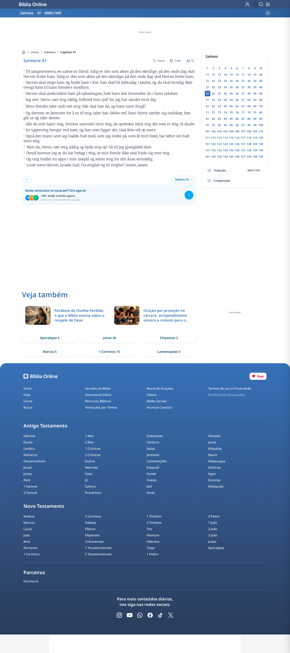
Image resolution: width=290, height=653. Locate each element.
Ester (89, 474)
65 (231, 106)
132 (213, 150)
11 (207, 74)
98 (249, 125)
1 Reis (89, 436)
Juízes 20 (109, 338)
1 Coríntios (31, 554)
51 (207, 100)
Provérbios (93, 492)
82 (213, 119)
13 (219, 74)
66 (237, 106)
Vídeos (152, 395)
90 (260, 119)
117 (243, 137)
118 (249, 137)
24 (225, 81)
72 (213, 112)
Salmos (90, 486)
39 (254, 87)
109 (255, 131)
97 (243, 125)
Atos (26, 541)
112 (213, 137)
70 (260, 106)
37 (243, 87)
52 (213, 100)
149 (255, 156)
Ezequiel (153, 467)
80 (260, 112)
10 (260, 68)
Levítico (29, 448)
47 (243, 93)
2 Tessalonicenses (98, 554)
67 (243, 106)
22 (213, 81)
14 (225, 74)
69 (254, 106)
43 (219, 93)
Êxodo (28, 442)
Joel (149, 486)
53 (219, 100)
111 (207, 137)
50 (260, 93)
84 (225, 119)
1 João (212, 522)
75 (231, 112)
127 (243, 144)
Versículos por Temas (101, 407)
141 (207, 156)
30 (260, 81)
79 (254, 112)
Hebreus (153, 541)
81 (207, 119)
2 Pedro (214, 516)
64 (225, 106)
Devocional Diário (98, 395)
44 (225, 93)
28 (249, 81)
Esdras (90, 461)
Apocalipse (216, 548)
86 (237, 119)
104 (225, 131)
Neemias (91, 467)
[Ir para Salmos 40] (27, 179)
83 (219, 119)
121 (207, 144)
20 (260, 74)
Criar (177, 60)
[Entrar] (247, 4)
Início (27, 388)
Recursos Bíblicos (98, 401)
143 (219, 156)
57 (243, 100)
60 (260, 100)
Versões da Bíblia (97, 388)
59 (254, 100)
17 (243, 74)
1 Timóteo (154, 516)
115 (231, 137)
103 (219, 131)
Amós (151, 492)
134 (225, 150)
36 (237, 87)
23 (219, 81)
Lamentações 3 (168, 351)
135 (231, 150)
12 (213, 74)
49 (254, 93)
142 (213, 156)
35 (231, 87)
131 (207, 150)
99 (254, 125)
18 (249, 74)
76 (237, 112)
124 (225, 144)
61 (207, 106)
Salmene (49, 52)
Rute (26, 480)
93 (219, 125)
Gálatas (90, 522)
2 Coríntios (93, 516)
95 (231, 125)
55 (231, 100)
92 (213, 125)
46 (237, 93)
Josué (27, 467)
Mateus (29, 516)
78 (249, 112)
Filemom (153, 535)
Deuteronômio (34, 461)
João (26, 535)
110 (260, 131)
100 (260, 125)
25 (231, 81)
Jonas (212, 442)
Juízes (27, 474)
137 (243, 150)
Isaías (151, 448)
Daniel (151, 474)
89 (254, 119)
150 (260, 156)
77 (243, 112)
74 (225, 112)
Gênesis (29, 436)
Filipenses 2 (169, 338)
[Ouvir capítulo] (268, 13)
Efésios (90, 529)
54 (225, 100)
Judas (212, 541)
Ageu (212, 474)
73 (219, 112)
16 (237, 74)
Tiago (151, 548)
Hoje (26, 395)
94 (225, 125)
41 (39, 13)
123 (219, 144)
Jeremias (153, 455)
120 (260, 137)
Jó (86, 480)
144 (225, 156)
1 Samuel (30, 486)
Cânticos (153, 442)
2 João (212, 529)
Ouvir (161, 60)
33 (219, 87)
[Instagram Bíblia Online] (119, 615)
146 (237, 156)
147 (243, 156)
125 (231, 144)
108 (249, 131)
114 (225, 137)
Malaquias (216, 486)
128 (249, 144)
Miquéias (215, 448)
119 (255, 137)
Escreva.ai (30, 581)
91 (207, 125)
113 (219, 137)
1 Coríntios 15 (109, 351)
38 (249, 87)
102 (213, 131)
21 (207, 81)
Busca (27, 407)
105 (231, 131)
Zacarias (214, 480)
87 (243, 119)
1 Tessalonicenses (98, 548)
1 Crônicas (93, 448)
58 (249, 100)
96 (237, 125)
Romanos (30, 548)
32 (213, 87)
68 (249, 106)
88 (249, 119)
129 (255, 144)
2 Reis (89, 442)
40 (260, 87)
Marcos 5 (50, 351)
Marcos (29, 522)
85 (231, 119)
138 (249, 150)
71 (207, 112)
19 (254, 74)
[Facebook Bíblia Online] (150, 615)
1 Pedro (152, 554)
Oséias (152, 480)
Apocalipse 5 (49, 338)
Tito (149, 529)
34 (225, 87)
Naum (212, 455)
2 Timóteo (154, 522)
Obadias (214, 436)
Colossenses (94, 541)
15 (231, 74)
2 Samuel (30, 492)
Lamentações (157, 461)
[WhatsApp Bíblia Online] (140, 615)
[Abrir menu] (267, 4)
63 (219, 106)
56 (237, 100)
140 (260, 150)
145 (231, 156)
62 (213, 106)
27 (243, 81)
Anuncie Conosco (159, 407)
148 (249, 156)
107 (243, 131)
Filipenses (92, 535)
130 (260, 144)
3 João (212, 535)
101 (207, 131)
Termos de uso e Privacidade (229, 388)
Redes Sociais (157, 401)
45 (231, 93)
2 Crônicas (93, 455)
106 (237, 131)
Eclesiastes (155, 436)
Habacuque (216, 461)
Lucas (27, 529)
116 (237, 137)
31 (207, 87)
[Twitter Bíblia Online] (170, 615)
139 (255, 150)
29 (254, 81)
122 (213, 144)
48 (249, 93)
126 (237, 144)
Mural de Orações (160, 388)
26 (237, 81)
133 (219, 150)
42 (213, 93)
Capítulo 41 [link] (68, 52)
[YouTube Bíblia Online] (129, 615)
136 (237, 150)
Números (30, 455)
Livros (35, 52)
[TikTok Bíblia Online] (160, 615)
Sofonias (214, 467)
